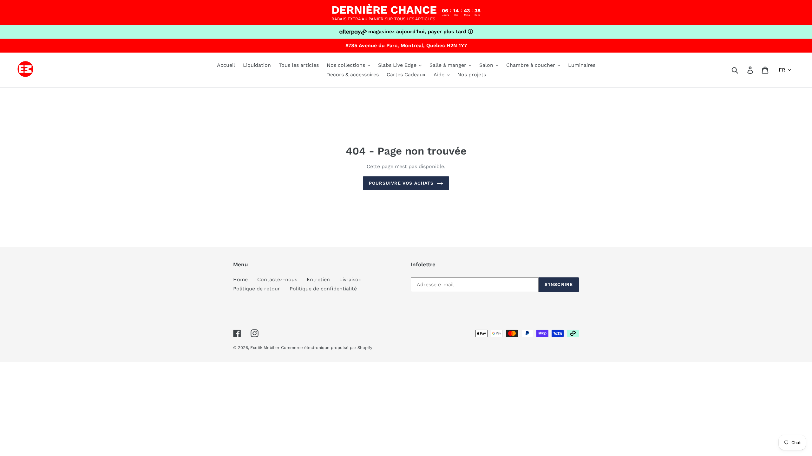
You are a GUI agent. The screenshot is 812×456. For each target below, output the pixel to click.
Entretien (318, 279)
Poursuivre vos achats (401, 183)
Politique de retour (256, 289)
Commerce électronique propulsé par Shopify (326, 347)
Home (240, 279)
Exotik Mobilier (264, 347)
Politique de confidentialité (323, 289)
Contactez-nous (277, 279)
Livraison (350, 279)
